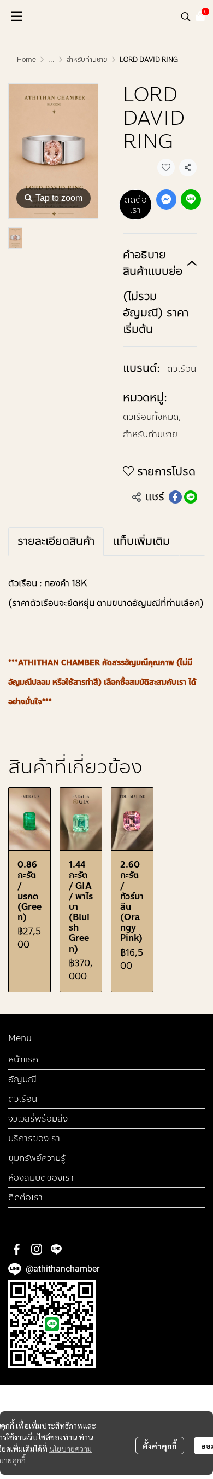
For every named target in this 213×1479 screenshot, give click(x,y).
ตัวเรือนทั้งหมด (152, 417)
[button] (185, 16)
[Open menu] (16, 16)
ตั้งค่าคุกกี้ (160, 1446)
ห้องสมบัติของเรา (41, 1178)
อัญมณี (22, 1079)
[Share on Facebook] (175, 497)
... (51, 60)
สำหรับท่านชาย (87, 60)
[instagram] (36, 1249)
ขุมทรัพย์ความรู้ (37, 1158)
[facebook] (17, 1249)
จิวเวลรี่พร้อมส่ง (38, 1118)
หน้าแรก (23, 1059)
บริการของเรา (34, 1138)
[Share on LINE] (190, 497)
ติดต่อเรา (135, 205)
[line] (56, 1249)
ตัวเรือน (181, 368)
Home (26, 60)
